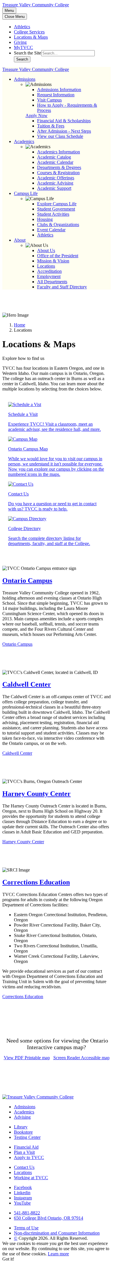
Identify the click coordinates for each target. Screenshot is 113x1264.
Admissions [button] (24, 79)
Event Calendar (51, 229)
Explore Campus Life (56, 203)
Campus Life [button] (26, 193)
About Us (46, 250)
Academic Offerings (55, 177)
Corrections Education (36, 882)
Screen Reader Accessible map (81, 1057)
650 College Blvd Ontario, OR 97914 (48, 1218)
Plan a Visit (24, 1152)
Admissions (24, 1106)
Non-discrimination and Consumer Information (57, 1233)
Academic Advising (55, 183)
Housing (45, 219)
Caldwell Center (26, 684)
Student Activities (53, 214)
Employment (49, 276)
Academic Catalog (54, 157)
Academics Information (58, 151)
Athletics (22, 26)
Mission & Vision (53, 260)
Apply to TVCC (29, 1157)
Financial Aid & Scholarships (64, 120)
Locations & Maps (31, 37)
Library (21, 1126)
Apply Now (36, 115)
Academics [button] (24, 141)
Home (19, 324)
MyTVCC (23, 47)
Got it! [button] (8, 1259)
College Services (29, 31)
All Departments (52, 281)
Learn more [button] (58, 1253)
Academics (24, 1111)
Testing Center (27, 1137)
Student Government (56, 208)
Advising (22, 1117)
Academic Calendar (55, 162)
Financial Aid (26, 1147)
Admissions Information (59, 89)
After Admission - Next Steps (64, 131)
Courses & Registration (58, 172)
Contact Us (24, 1167)
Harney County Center (36, 793)
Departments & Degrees (59, 167)
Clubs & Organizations (58, 224)
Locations (46, 266)
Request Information (55, 94)
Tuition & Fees (50, 125)
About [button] (19, 240)
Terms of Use (26, 1227)
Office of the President (57, 255)
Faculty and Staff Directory (62, 286)
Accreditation (49, 271)
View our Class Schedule (60, 136)
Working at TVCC (31, 1177)
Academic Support (54, 188)
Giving (20, 42)
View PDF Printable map (27, 1057)
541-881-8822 (27, 1212)
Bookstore (23, 1132)
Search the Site (27, 52)
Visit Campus (49, 99)
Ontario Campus (27, 580)
